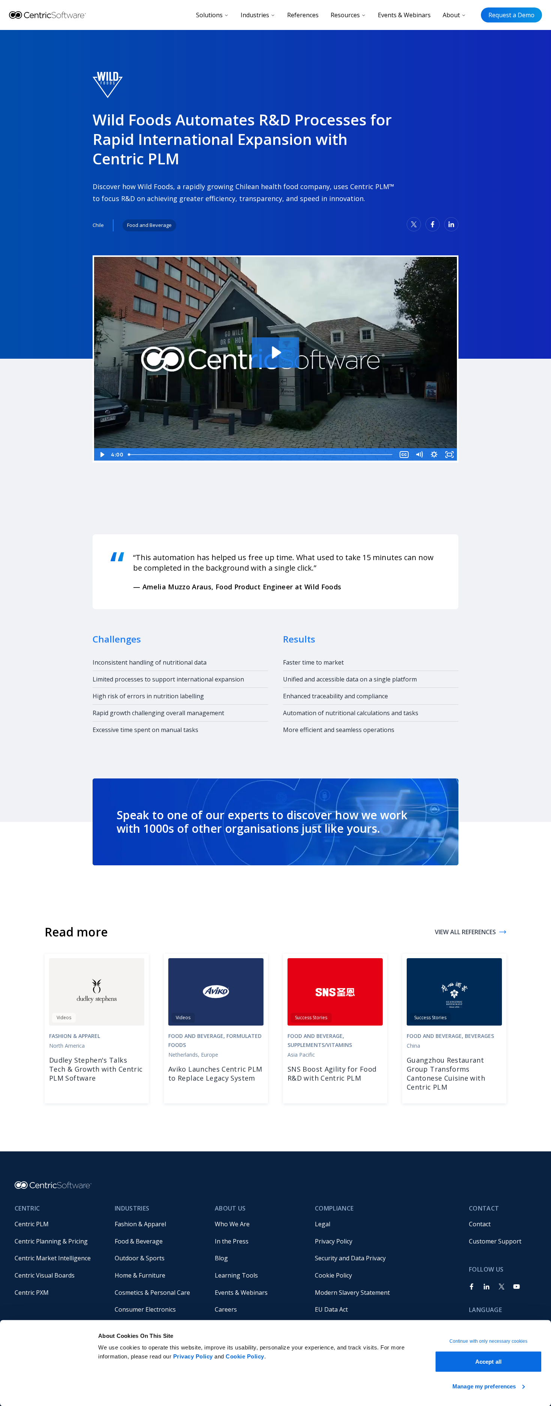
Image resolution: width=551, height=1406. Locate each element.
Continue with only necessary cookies (488, 1341)
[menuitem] (59, 1224)
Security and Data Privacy (350, 1258)
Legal (322, 1224)
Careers (226, 1309)
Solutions (209, 15)
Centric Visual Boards (45, 1275)
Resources (345, 15)
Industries (255, 15)
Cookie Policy (245, 1356)
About (451, 15)
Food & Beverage (139, 1241)
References (303, 15)
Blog (221, 1258)
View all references (465, 932)
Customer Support (495, 1241)
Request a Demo (511, 15)
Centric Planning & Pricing (51, 1241)
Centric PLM (32, 1224)
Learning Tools (236, 1275)
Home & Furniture (140, 1275)
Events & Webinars (404, 15)
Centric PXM (32, 1292)
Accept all (488, 1361)
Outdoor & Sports (140, 1258)
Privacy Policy (193, 1356)
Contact (480, 1224)
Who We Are (232, 1224)
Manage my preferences (484, 1386)
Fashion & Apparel (140, 1224)
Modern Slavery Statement (352, 1292)
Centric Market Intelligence (53, 1258)
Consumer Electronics (145, 1309)
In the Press (232, 1241)
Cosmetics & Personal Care (152, 1292)
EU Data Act (331, 1309)
